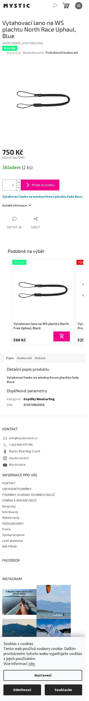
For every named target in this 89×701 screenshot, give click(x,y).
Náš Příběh (9, 546)
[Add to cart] (61, 336)
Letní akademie (12, 541)
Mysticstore (17, 464)
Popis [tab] (10, 358)
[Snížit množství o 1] (18, 187)
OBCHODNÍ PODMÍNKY (16, 489)
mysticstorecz (19, 458)
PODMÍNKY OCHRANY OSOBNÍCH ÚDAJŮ (28, 495)
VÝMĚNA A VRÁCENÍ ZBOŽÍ (19, 500)
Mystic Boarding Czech (24, 451)
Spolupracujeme (13, 535)
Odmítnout (22, 689)
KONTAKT (9, 483)
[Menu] (78, 5)
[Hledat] (54, 5)
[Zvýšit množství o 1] (18, 182)
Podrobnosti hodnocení (62, 53)
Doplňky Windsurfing (39, 399)
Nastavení (42, 675)
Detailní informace (14, 205)
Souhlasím (63, 689)
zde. (31, 664)
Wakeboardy (11, 518)
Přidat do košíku (43, 185)
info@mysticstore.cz (23, 438)
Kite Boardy (10, 512)
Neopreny (9, 506)
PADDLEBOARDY (13, 523)
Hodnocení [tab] (24, 358)
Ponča (6, 529)
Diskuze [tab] (40, 358)
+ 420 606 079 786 (21, 445)
